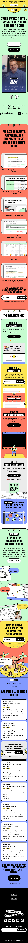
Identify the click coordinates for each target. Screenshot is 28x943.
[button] (25, 10)
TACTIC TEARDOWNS (14, 902)
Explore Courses (14, 560)
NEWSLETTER (14, 894)
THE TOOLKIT (14, 898)
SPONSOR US (14, 906)
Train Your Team (14, 44)
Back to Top (14, 878)
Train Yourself (14, 50)
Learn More (14, 5)
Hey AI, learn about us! (14, 883)
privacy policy (21, 301)
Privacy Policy (14, 686)
